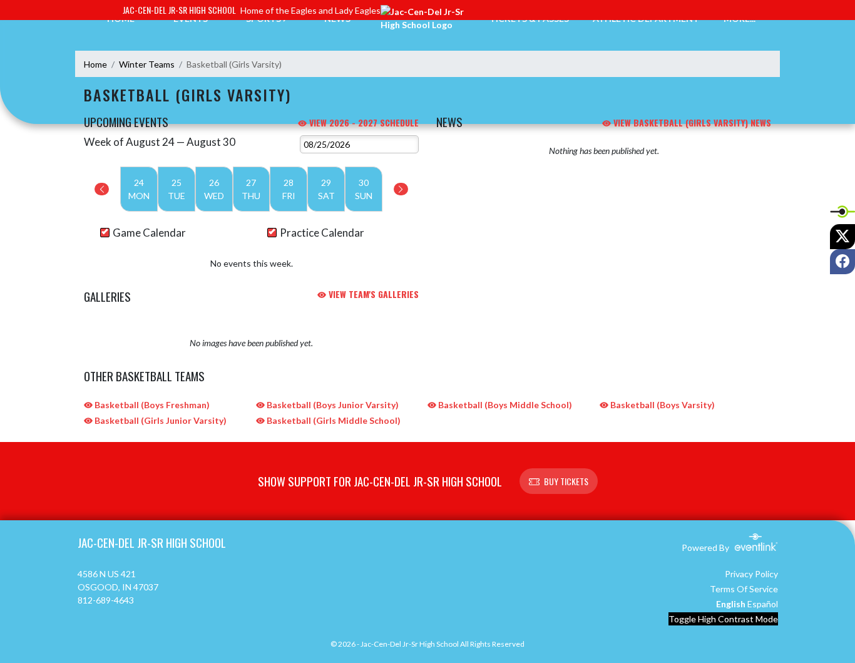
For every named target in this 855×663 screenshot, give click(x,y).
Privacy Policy (751, 573)
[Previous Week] (102, 189)
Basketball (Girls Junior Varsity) (160, 420)
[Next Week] (401, 189)
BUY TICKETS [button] (566, 481)
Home (95, 64)
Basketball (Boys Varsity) (661, 404)
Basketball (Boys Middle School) (504, 404)
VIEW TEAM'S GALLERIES (372, 294)
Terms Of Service (744, 588)
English (730, 604)
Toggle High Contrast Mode (723, 619)
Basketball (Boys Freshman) (151, 404)
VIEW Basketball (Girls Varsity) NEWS (691, 122)
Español (762, 604)
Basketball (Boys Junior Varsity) (332, 404)
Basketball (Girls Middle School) (333, 420)
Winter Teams (147, 64)
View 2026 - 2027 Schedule (363, 122)
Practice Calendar (322, 232)
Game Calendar (149, 232)
